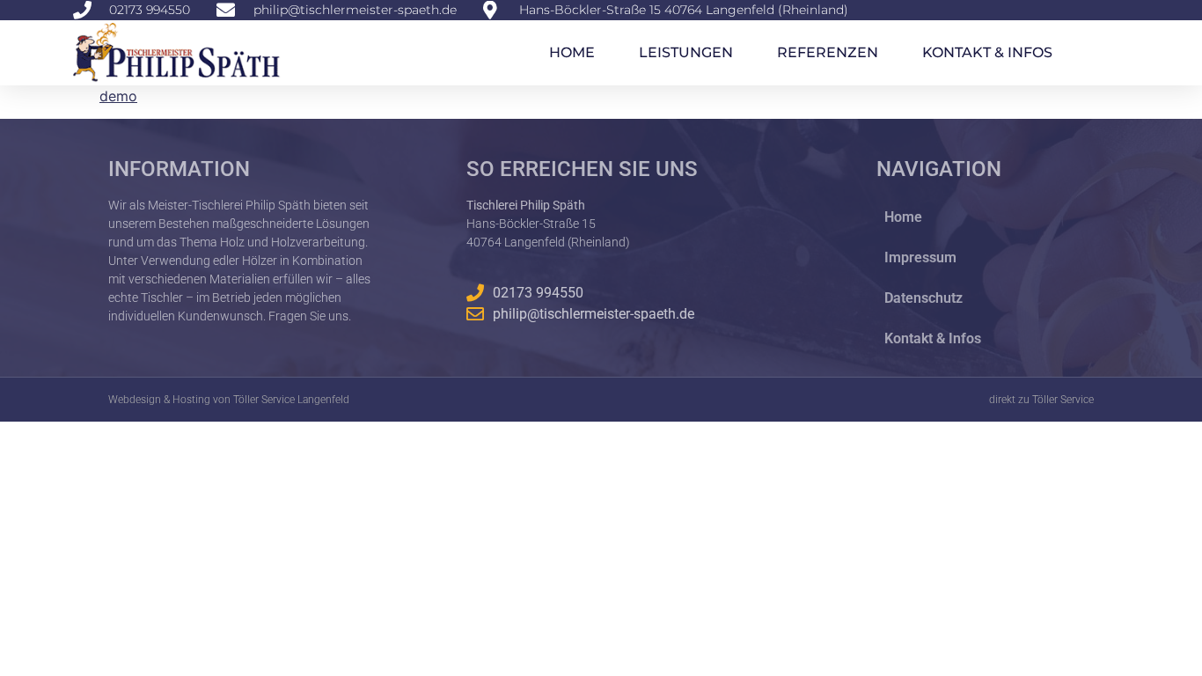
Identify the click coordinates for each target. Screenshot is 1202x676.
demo (118, 96)
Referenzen (827, 52)
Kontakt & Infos (987, 52)
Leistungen (686, 52)
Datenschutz (923, 298)
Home (572, 52)
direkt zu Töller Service (1041, 399)
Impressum (920, 257)
